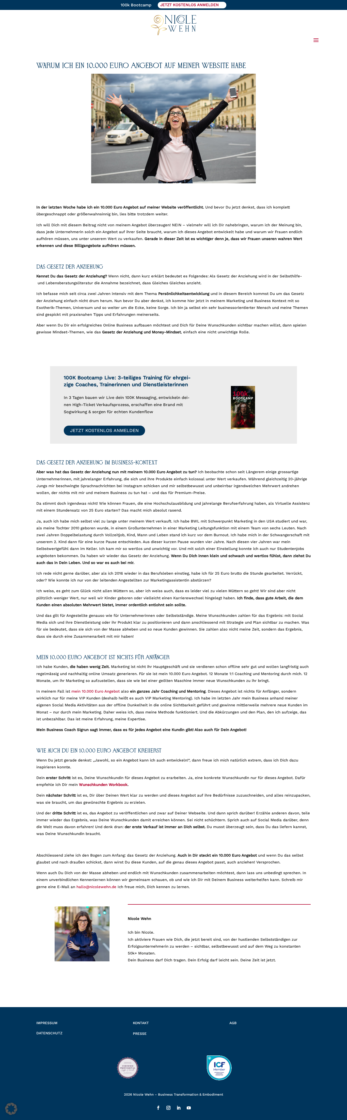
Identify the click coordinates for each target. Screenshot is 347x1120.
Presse (140, 1034)
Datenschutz (49, 1033)
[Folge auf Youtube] (189, 1108)
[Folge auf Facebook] (158, 1108)
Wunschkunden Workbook (103, 784)
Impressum (46, 1023)
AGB (232, 1023)
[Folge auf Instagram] (168, 1108)
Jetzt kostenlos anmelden (104, 430)
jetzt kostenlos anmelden (189, 5)
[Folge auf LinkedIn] (179, 1108)
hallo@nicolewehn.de (96, 887)
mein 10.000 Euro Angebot (95, 691)
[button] (11, 1109)
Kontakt (141, 1023)
